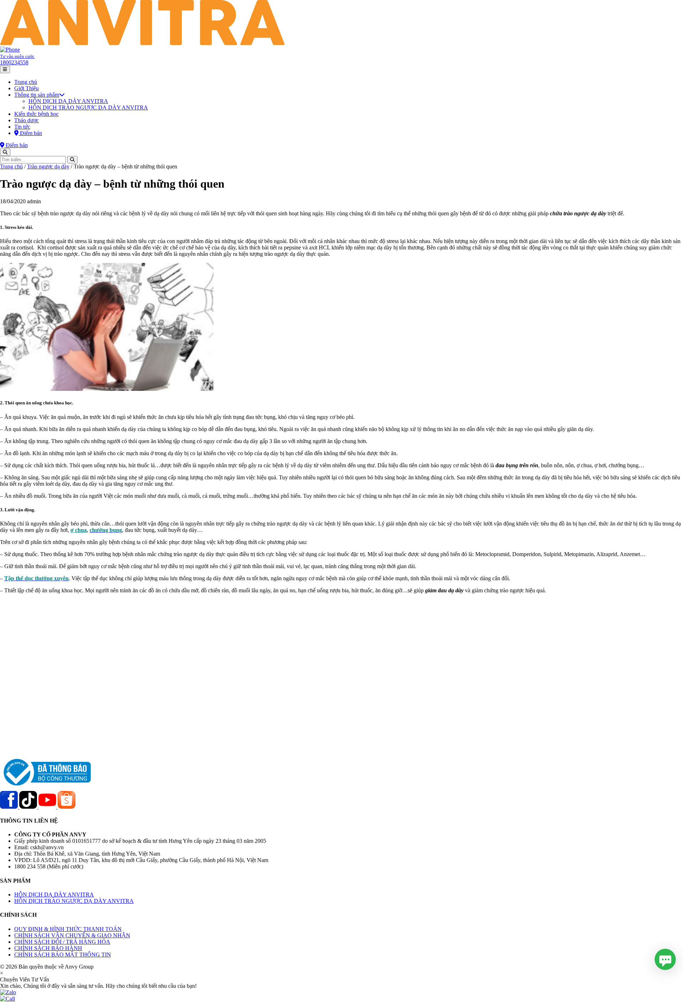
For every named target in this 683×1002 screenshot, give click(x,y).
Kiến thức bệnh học (36, 114)
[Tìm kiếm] (5, 152)
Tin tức (22, 127)
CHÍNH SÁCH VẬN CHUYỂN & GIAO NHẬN (72, 935)
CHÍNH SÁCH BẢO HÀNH (48, 948)
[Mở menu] (5, 69)
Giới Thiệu (26, 88)
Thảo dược (26, 120)
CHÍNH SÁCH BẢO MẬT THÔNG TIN (62, 955)
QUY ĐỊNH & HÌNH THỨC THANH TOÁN (68, 929)
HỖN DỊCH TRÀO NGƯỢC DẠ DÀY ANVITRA (88, 107)
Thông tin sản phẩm (36, 95)
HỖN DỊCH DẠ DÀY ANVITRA (68, 101)
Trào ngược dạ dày (48, 166)
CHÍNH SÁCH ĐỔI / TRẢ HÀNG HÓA (62, 942)
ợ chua (78, 530)
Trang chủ (25, 82)
